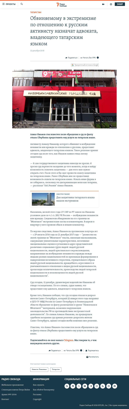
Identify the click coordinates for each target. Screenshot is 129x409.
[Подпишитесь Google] (66, 386)
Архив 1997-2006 (9, 395)
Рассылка (37, 395)
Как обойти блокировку (43, 390)
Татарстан (35, 12)
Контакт (5, 399)
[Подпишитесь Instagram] (96, 386)
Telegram (68, 340)
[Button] (71, 57)
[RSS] (102, 386)
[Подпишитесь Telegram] (90, 386)
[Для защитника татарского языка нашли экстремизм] (43, 199)
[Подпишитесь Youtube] (84, 386)
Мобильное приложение (13, 385)
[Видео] (103, 4)
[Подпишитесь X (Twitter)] (78, 386)
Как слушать (38, 385)
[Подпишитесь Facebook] (72, 386)
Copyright (37, 399)
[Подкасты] (108, 386)
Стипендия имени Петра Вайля (16, 390)
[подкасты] (111, 4)
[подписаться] (114, 386)
